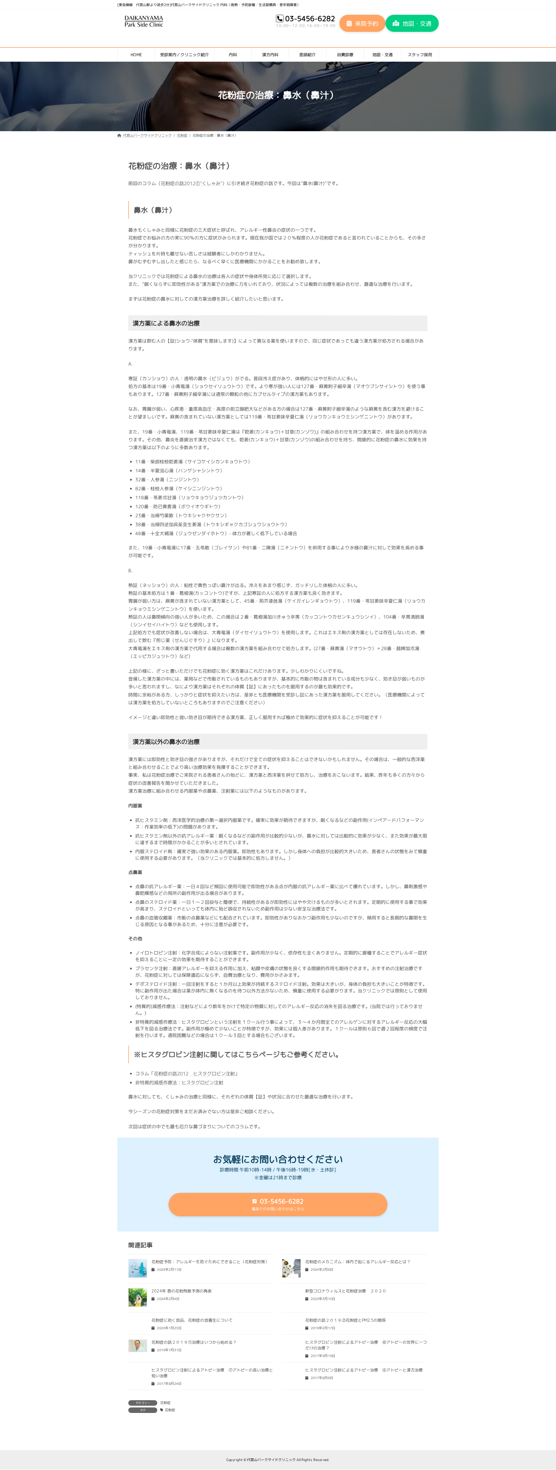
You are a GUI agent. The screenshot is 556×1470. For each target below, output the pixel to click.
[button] (362, 23)
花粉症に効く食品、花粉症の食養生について (192, 1320)
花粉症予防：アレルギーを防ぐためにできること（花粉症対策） (210, 1261)
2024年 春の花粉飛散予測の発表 (181, 1291)
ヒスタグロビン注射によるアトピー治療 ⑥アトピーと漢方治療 (364, 1370)
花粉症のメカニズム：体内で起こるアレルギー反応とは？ (358, 1261)
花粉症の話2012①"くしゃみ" (191, 183)
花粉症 (165, 1402)
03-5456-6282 (310, 18)
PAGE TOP (539, 1420)
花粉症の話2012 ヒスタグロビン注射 (194, 1073)
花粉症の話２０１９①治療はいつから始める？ (194, 1342)
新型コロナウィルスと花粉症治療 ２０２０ (345, 1291)
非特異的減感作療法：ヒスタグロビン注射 (179, 1082)
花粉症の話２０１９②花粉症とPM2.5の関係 (345, 1320)
